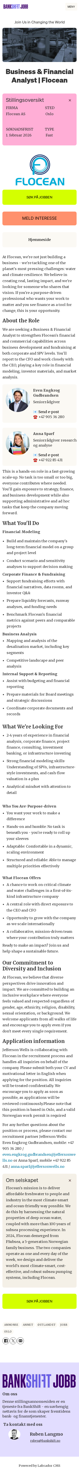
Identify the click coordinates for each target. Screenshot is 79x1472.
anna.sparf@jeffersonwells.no (38, 1166)
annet (28, 1324)
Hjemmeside (39, 239)
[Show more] (70, 100)
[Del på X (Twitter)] (13, 1340)
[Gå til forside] (16, 6)
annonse (11, 1324)
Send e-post (48, 412)
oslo (8, 1331)
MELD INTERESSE (39, 218)
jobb (64, 1324)
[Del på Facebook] (5, 1340)
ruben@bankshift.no (45, 1441)
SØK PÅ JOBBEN (39, 197)
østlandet (47, 1324)
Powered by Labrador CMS (39, 1466)
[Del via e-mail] (20, 1340)
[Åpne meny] (71, 7)
